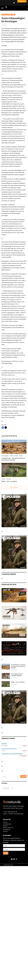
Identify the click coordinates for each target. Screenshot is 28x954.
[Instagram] (16, 859)
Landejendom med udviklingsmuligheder (12, 753)
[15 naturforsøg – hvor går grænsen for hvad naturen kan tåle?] (14, 447)
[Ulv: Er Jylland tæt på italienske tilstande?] (6, 676)
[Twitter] (14, 859)
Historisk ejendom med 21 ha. (9, 748)
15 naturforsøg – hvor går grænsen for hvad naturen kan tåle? (18, 666)
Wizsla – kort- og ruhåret (9, 481)
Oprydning (4, 743)
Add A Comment (14, 487)
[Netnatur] (16, 8)
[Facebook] (12, 859)
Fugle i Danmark (5, 14)
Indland (13, 14)
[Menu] (2, 8)
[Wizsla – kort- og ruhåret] (14, 470)
